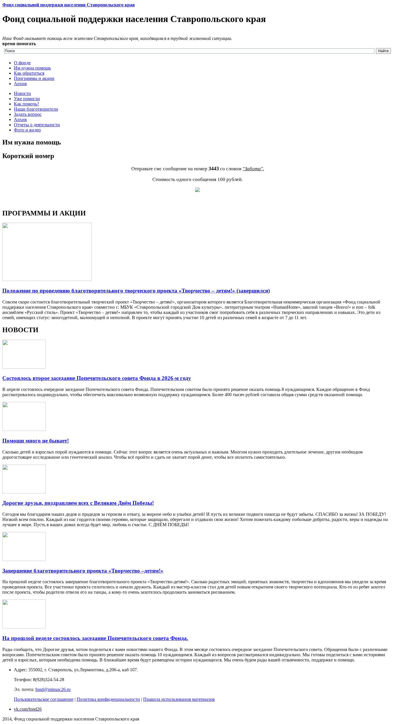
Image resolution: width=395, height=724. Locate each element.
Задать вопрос (28, 114)
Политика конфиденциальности (108, 699)
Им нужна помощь (32, 67)
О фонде (22, 62)
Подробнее (13, 200)
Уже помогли (27, 98)
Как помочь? (26, 103)
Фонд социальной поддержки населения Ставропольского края (68, 4)
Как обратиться (29, 73)
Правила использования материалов (179, 699)
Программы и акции (34, 78)
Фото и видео (27, 129)
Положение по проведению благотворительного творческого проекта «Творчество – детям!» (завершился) (136, 291)
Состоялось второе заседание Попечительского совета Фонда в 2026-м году (96, 378)
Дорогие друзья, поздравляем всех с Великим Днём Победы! (78, 503)
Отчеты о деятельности (37, 124)
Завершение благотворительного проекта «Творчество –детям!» (82, 571)
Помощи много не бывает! (35, 441)
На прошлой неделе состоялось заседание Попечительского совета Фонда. (95, 638)
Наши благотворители (36, 109)
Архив (20, 83)
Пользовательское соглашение (43, 699)
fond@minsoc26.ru (53, 689)
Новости (22, 93)
